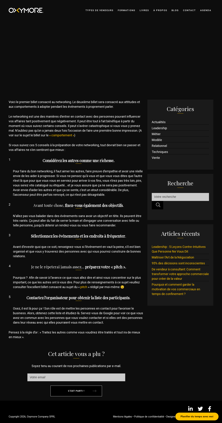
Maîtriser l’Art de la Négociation (173, 257)
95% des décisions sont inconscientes (178, 263)
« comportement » (61, 135)
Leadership (159, 128)
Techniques (160, 152)
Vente (156, 158)
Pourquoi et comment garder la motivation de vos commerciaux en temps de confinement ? (176, 289)
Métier (156, 134)
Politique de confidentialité (149, 416)
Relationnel (159, 146)
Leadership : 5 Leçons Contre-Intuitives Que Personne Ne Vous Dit (179, 249)
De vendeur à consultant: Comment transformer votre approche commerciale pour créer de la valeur (180, 273)
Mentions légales (122, 416)
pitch (83, 287)
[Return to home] (33, 6)
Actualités (159, 122)
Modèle (157, 140)
